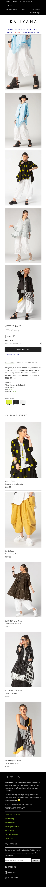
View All (10, 32)
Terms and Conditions (12, 815)
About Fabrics (10, 823)
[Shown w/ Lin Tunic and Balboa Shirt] (23, 293)
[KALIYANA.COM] (23, 22)
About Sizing (9, 819)
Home (8, 2)
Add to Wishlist (13, 355)
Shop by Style (33, 29)
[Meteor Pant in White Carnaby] (23, 63)
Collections (20, 29)
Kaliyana (14, 392)
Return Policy (31, 362)
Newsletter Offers (31, 32)
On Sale (18, 32)
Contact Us (9, 838)
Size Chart (20, 362)
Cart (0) (25, 9)
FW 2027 (10, 29)
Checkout (36, 9)
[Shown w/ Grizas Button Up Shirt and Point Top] (23, 121)
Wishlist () (35, 13)
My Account (12, 9)
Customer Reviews (11, 834)
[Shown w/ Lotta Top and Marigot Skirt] (23, 178)
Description (9, 362)
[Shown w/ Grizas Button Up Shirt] (23, 236)
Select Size (9, 340)
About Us (17, 2)
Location (27, 2)
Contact (10, 5)
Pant (10, 389)
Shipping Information (12, 827)
